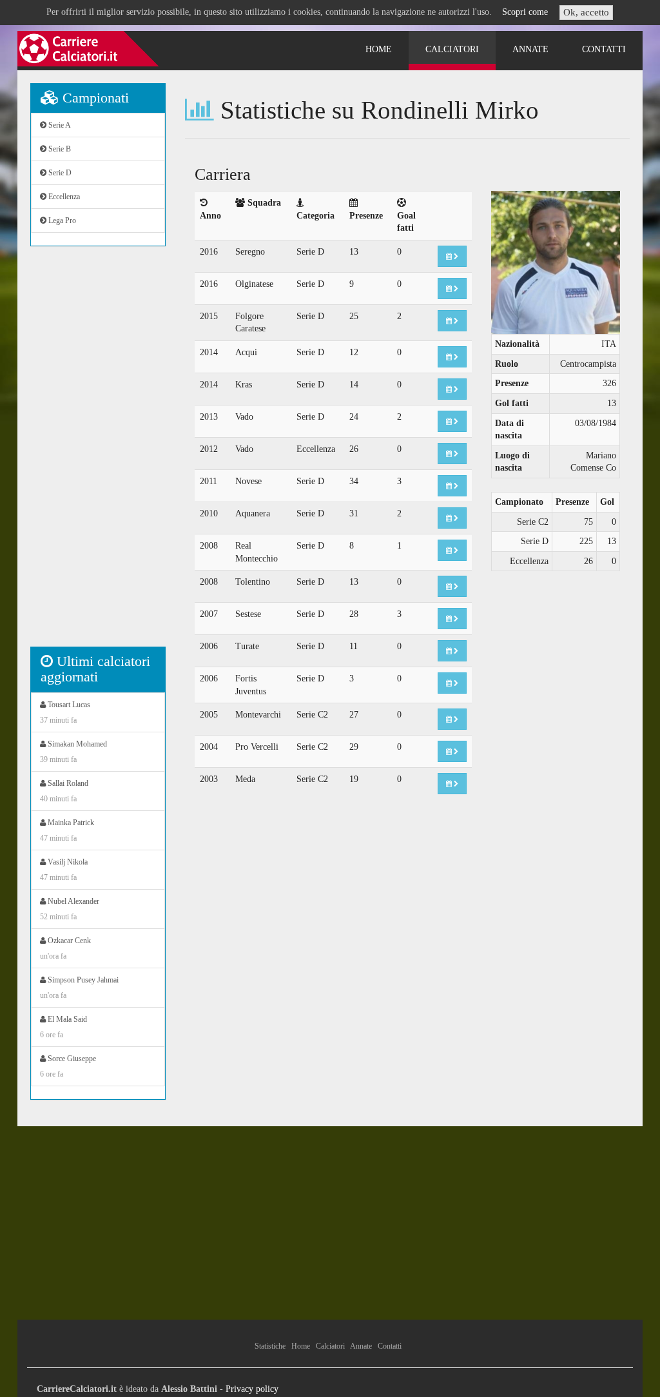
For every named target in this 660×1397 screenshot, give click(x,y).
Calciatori (452, 49)
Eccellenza (63, 196)
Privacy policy (252, 1389)
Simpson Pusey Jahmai (79, 987)
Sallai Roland (64, 791)
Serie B (58, 148)
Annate (530, 49)
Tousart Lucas (65, 712)
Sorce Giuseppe (68, 1066)
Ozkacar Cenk (65, 948)
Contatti (604, 49)
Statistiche (270, 1346)
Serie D (59, 172)
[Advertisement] (98, 453)
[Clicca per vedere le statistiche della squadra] (452, 256)
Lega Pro (61, 220)
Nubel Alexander (69, 909)
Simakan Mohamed (73, 751)
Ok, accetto (586, 12)
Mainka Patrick (67, 830)
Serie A (58, 125)
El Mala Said (63, 1027)
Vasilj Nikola (64, 869)
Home (378, 49)
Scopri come (525, 12)
